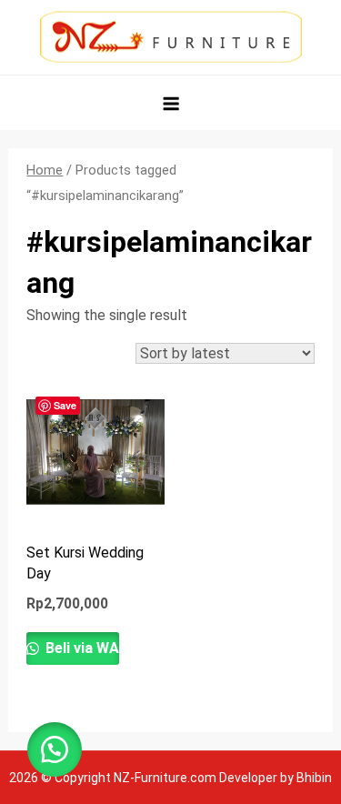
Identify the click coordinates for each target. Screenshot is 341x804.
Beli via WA (80, 648)
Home (44, 170)
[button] (54, 749)
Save (65, 405)
